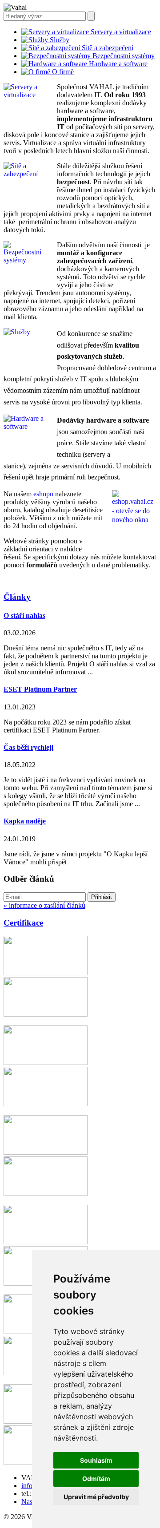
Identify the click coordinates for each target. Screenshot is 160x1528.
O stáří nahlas (24, 615)
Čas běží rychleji (28, 747)
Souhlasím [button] (96, 1460)
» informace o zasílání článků (44, 905)
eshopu (43, 494)
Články (17, 597)
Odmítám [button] (96, 1478)
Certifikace (23, 922)
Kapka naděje (25, 821)
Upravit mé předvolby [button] (96, 1496)
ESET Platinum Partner (40, 689)
